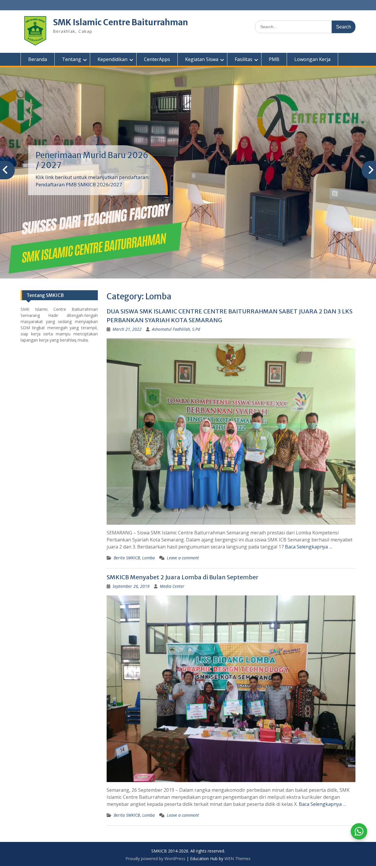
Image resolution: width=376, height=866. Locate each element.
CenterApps (157, 59)
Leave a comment (183, 558)
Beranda (37, 59)
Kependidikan (112, 59)
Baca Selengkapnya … (308, 546)
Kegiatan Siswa (201, 59)
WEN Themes (237, 858)
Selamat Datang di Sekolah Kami (87, 160)
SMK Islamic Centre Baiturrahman (120, 22)
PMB (274, 59)
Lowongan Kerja (312, 59)
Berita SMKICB (127, 558)
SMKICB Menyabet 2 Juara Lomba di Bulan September (182, 577)
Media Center (172, 586)
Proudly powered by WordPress (155, 858)
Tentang (71, 59)
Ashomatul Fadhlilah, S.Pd (176, 329)
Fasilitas (243, 59)
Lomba (148, 558)
